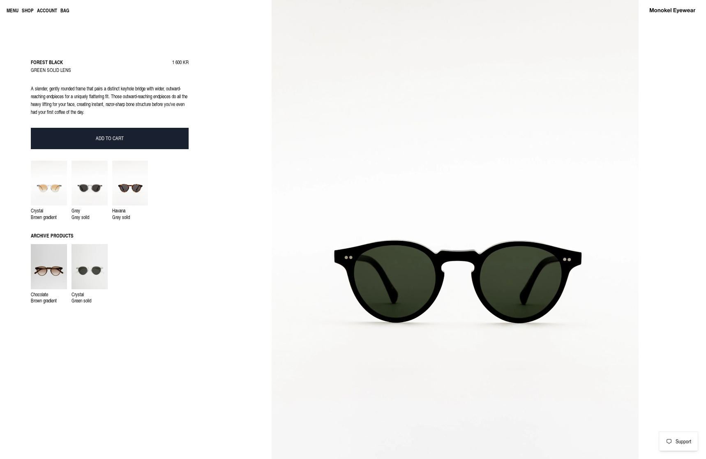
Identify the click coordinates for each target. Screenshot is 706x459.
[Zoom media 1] (455, 229)
